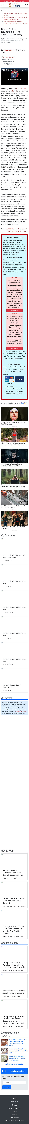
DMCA (14, 1114)
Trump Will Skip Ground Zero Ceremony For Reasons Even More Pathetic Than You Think (13, 1019)
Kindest (9, 383)
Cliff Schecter (6, 878)
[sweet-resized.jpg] (8, 57)
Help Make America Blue (14, 1064)
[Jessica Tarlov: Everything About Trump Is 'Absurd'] (14, 981)
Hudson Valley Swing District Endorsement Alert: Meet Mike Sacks (18, 1051)
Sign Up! (7, 1087)
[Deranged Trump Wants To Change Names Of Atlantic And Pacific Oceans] (14, 917)
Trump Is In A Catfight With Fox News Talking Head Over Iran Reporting (14, 964)
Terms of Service (21, 712)
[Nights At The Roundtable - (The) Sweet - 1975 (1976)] (14, 545)
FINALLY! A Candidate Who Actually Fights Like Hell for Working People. (17, 1058)
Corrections (14, 1118)
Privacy (14, 1111)
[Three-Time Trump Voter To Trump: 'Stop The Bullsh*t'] (14, 889)
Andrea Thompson (7, 970)
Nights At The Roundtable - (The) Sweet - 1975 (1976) (11, 31)
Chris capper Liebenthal (9, 906)
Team (14, 1099)
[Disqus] (14, 779)
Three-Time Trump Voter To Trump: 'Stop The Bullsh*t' (13, 900)
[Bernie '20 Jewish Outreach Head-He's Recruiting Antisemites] (14, 861)
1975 (9, 229)
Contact (14, 1105)
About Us (14, 1102)
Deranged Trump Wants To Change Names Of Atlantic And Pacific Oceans (13, 930)
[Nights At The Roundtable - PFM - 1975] (14, 571)
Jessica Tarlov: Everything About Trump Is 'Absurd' (13, 991)
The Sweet (24, 231)
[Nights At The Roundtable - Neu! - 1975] (14, 597)
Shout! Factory (21, 88)
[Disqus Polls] (14, 737)
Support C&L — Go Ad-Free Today (14, 1)
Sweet (14, 91)
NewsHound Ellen (7, 936)
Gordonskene (8, 50)
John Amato (5, 996)
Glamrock (15, 229)
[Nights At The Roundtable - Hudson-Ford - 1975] (14, 675)
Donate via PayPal (19, 379)
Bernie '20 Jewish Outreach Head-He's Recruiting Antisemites (12, 872)
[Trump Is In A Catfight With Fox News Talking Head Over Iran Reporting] (14, 953)
